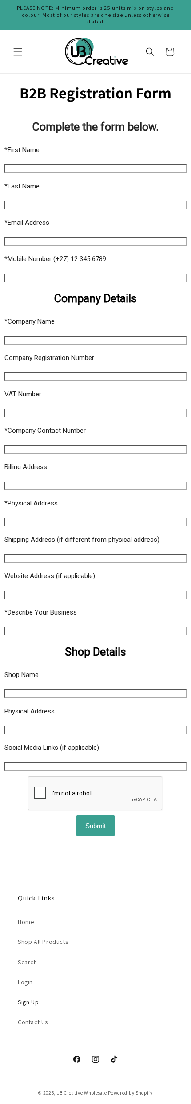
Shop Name (21, 675)
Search (27, 962)
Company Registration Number (49, 358)
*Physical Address (31, 503)
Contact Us (33, 1022)
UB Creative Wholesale (81, 1093)
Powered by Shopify (130, 1093)
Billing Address (25, 467)
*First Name (22, 150)
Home (26, 922)
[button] (18, 52)
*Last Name (22, 186)
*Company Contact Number (45, 431)
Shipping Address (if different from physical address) (81, 540)
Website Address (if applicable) (49, 576)
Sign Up (28, 1002)
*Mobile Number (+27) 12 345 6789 (55, 259)
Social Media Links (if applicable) (51, 748)
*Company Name (29, 321)
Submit (95, 826)
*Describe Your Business (40, 612)
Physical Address (29, 711)
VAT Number (22, 394)
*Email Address (26, 223)
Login (25, 982)
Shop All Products (43, 942)
